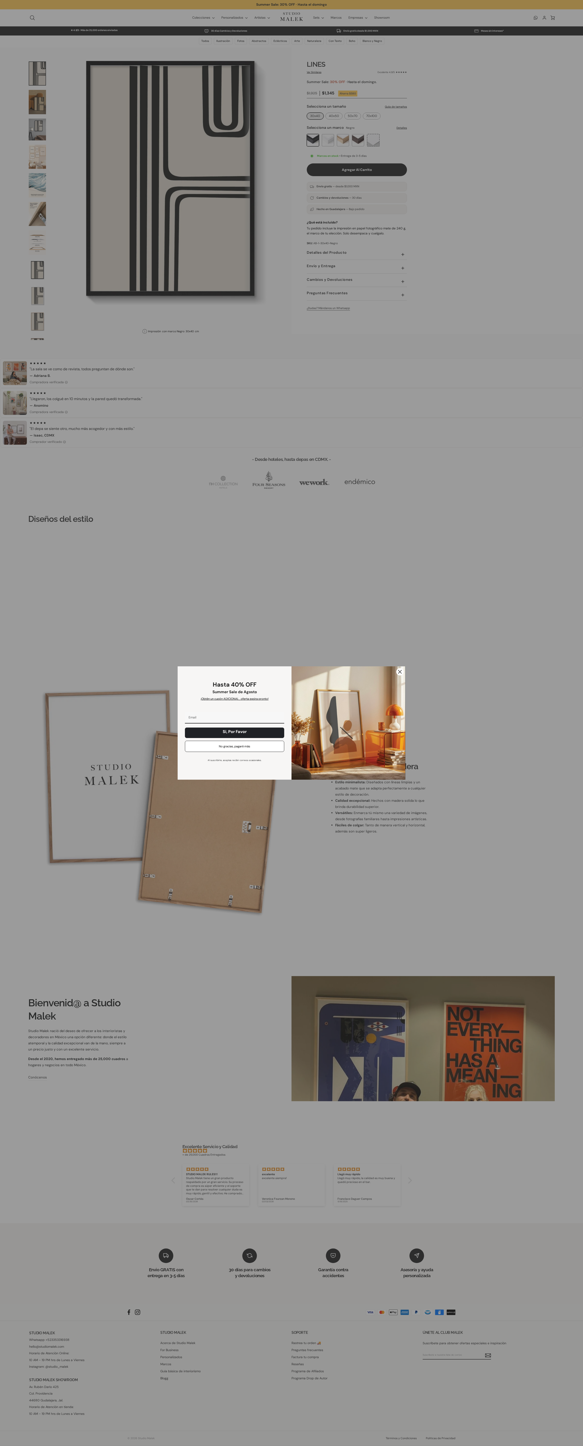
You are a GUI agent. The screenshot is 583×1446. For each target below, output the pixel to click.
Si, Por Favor (235, 731)
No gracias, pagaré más (234, 746)
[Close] (399, 671)
